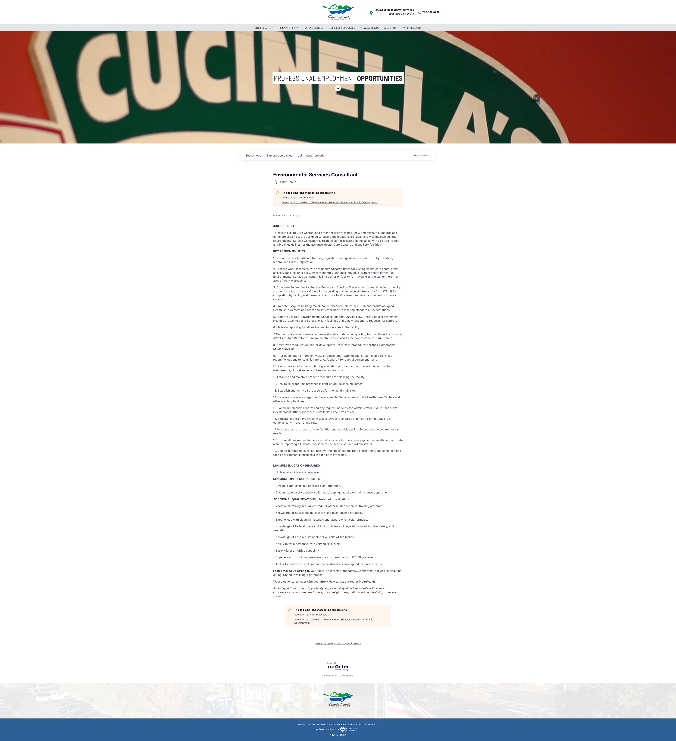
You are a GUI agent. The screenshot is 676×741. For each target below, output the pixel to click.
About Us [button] (390, 27)
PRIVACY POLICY (338, 734)
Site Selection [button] (264, 27)
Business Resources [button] (342, 27)
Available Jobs (411, 27)
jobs (253, 155)
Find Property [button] (289, 27)
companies (279, 155)
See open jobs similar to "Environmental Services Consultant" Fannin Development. (330, 202)
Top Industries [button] (313, 27)
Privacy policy (330, 675)
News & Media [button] (370, 27)
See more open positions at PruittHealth (338, 643)
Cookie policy (346, 675)
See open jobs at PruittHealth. (299, 197)
